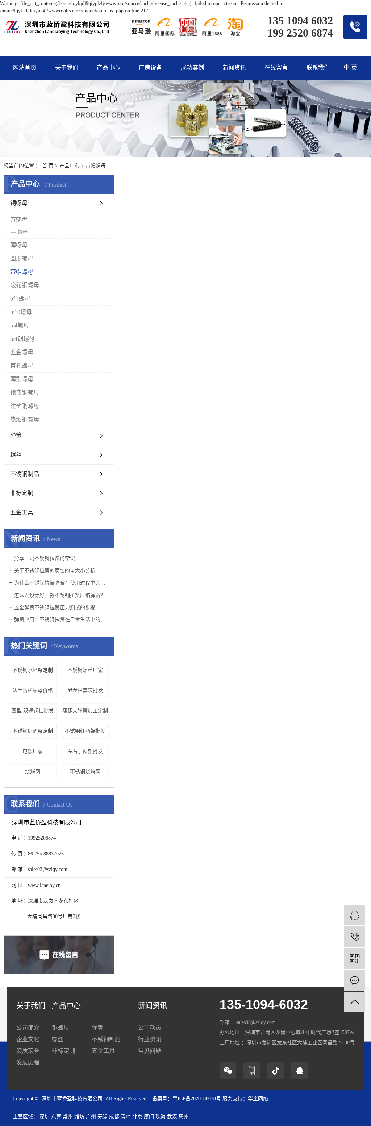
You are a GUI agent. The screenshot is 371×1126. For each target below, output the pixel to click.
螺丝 (16, 455)
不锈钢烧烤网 (85, 771)
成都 (114, 1116)
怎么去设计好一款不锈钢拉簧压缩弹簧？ (59, 595)
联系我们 (318, 67)
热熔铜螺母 (24, 419)
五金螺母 (21, 352)
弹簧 (16, 435)
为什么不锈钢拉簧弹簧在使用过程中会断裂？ (61, 583)
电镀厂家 (32, 751)
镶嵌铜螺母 (24, 392)
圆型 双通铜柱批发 (33, 710)
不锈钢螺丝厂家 (85, 670)
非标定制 (21, 493)
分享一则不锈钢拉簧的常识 (44, 558)
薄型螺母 (21, 379)
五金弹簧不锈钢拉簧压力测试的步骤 (54, 607)
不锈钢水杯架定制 (32, 670)
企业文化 (27, 1039)
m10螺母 (21, 312)
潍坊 (79, 1116)
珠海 (160, 1116)
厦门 (149, 1116)
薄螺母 (19, 245)
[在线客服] (354, 915)
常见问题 (149, 1051)
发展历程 (27, 1062)
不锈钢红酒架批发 (85, 731)
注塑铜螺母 (24, 406)
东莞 (56, 1116)
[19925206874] (354, 936)
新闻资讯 (234, 67)
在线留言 (276, 67)
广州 (91, 1116)
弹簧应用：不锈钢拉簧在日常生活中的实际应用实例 (61, 619)
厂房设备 (150, 67)
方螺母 (19, 219)
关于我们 (66, 67)
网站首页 (24, 67)
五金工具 (21, 512)
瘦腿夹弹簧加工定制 (85, 710)
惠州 (184, 1116)
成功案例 (192, 67)
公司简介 (27, 1028)
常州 (68, 1116)
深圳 (44, 1116)
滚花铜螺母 (24, 285)
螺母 (22, 232)
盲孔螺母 (21, 366)
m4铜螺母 (22, 339)
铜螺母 (19, 203)
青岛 (126, 1116)
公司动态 (149, 1028)
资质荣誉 (27, 1051)
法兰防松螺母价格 (32, 690)
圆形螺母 (21, 258)
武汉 (172, 1116)
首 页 (48, 165)
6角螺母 (20, 299)
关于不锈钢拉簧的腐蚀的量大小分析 (54, 570)
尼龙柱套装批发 (85, 690)
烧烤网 (32, 771)
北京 (137, 1116)
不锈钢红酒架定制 (32, 731)
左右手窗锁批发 (85, 751)
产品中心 (108, 67)
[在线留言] (354, 980)
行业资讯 (149, 1039)
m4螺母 (19, 325)
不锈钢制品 (24, 474)
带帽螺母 (96, 165)
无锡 (102, 1116)
